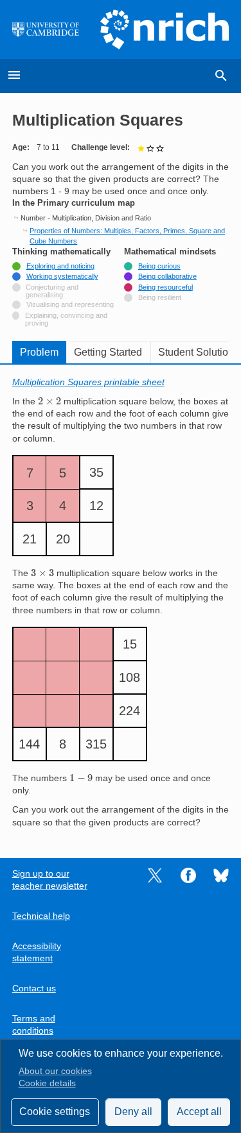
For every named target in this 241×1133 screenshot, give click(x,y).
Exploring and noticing (60, 266)
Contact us (34, 988)
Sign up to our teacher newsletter (49, 880)
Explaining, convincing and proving (66, 319)
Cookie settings (54, 1111)
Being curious (159, 266)
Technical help (41, 916)
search (221, 75)
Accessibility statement (36, 952)
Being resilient (159, 297)
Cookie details (47, 1083)
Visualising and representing (70, 304)
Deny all (133, 1111)
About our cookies (55, 1071)
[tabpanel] (120, 602)
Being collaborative (167, 276)
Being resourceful (165, 287)
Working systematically (62, 276)
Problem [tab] (39, 352)
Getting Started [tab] (108, 352)
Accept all (199, 1111)
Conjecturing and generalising (52, 291)
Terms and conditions (33, 1025)
